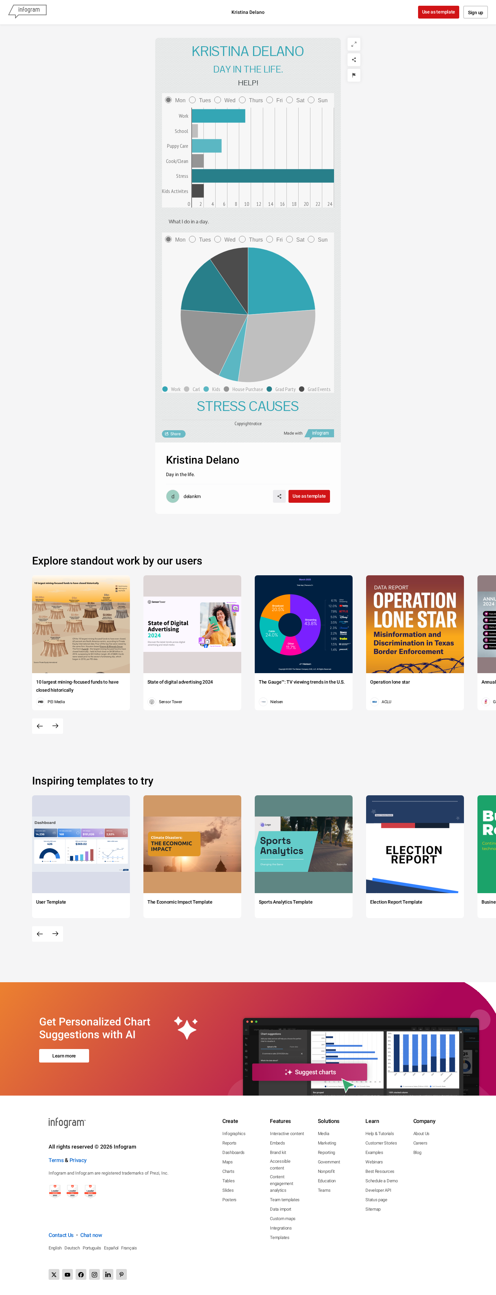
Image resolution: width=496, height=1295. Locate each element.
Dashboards (233, 1152)
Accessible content (280, 1164)
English (55, 1247)
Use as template (439, 12)
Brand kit (278, 1152)
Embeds (277, 1143)
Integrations (281, 1228)
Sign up (475, 12)
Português (92, 1247)
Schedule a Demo (381, 1180)
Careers (420, 1143)
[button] (173, 389)
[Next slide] (55, 726)
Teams (324, 1190)
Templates (279, 1237)
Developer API (378, 1190)
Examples (374, 1152)
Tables (228, 1180)
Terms (56, 1160)
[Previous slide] (39, 726)
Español (111, 1247)
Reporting (326, 1152)
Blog (417, 1152)
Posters (229, 1199)
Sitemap (373, 1209)
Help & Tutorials (379, 1133)
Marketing (327, 1143)
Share (175, 434)
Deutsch (72, 1247)
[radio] (177, 100)
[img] (218, 116)
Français (129, 1247)
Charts (228, 1171)
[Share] (354, 59)
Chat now (91, 1235)
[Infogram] (27, 12)
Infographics (233, 1133)
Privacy (78, 1160)
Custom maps (283, 1218)
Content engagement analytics (281, 1183)
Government (329, 1161)
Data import (280, 1209)
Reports (229, 1143)
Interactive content (287, 1133)
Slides (227, 1190)
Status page (376, 1199)
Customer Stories (381, 1143)
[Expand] (354, 44)
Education (327, 1180)
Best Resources (379, 1171)
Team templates (285, 1199)
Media (323, 1133)
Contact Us (61, 1235)
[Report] (354, 75)
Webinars (374, 1161)
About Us (421, 1133)
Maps (227, 1161)
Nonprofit (326, 1171)
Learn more (64, 1055)
